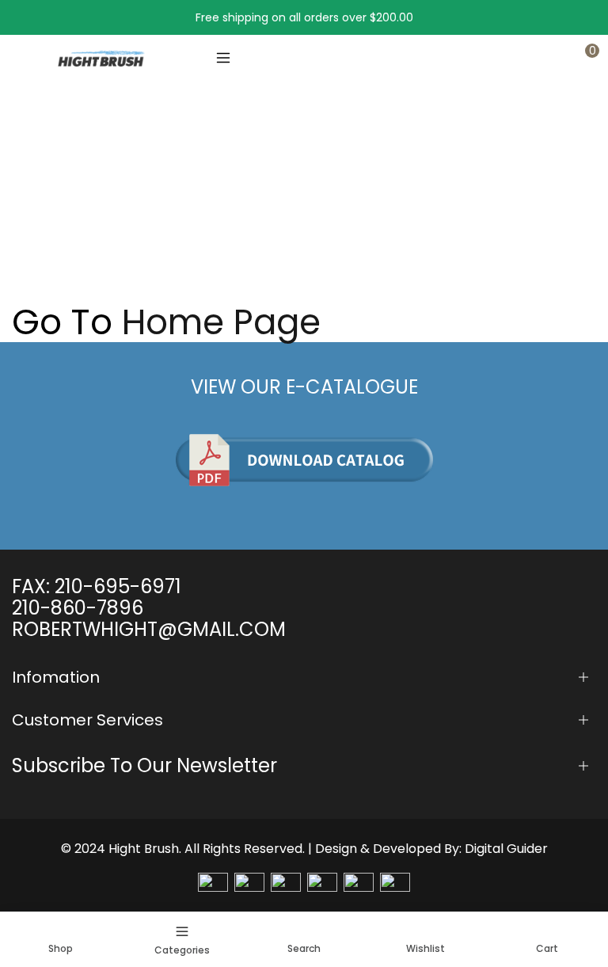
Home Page (221, 322)
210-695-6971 (118, 586)
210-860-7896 (77, 608)
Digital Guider (506, 848)
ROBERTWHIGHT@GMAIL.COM (149, 629)
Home (28, 210)
